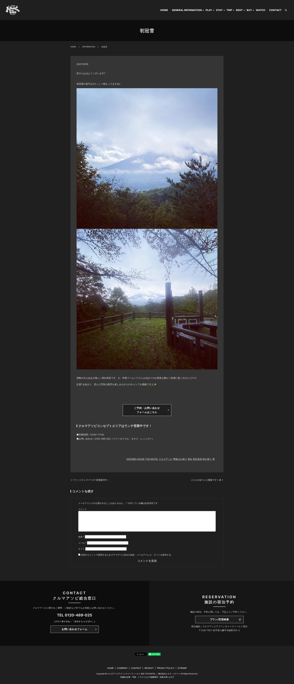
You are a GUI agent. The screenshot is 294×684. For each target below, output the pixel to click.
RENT (239, 10)
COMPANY (122, 668)
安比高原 (197, 459)
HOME (164, 10)
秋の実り (207, 459)
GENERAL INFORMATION (187, 10)
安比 (190, 459)
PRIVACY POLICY (165, 668)
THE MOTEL (151, 459)
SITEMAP (182, 668)
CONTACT (275, 10)
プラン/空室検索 (219, 619)
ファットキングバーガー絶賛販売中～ (91, 480)
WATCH (260, 10)
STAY (219, 10)
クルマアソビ (166, 459)
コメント (82, 509)
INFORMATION (88, 47)
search (286, 10)
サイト (81, 549)
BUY (249, 10)
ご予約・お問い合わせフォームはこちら (147, 410)
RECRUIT (149, 668)
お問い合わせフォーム (74, 629)
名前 (81, 536)
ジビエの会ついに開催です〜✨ (206, 480)
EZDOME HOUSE (135, 459)
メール (82, 543)
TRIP (229, 10)
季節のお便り (180, 459)
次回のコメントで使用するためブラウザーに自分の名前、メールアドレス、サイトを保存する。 (127, 554)
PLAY (209, 10)
